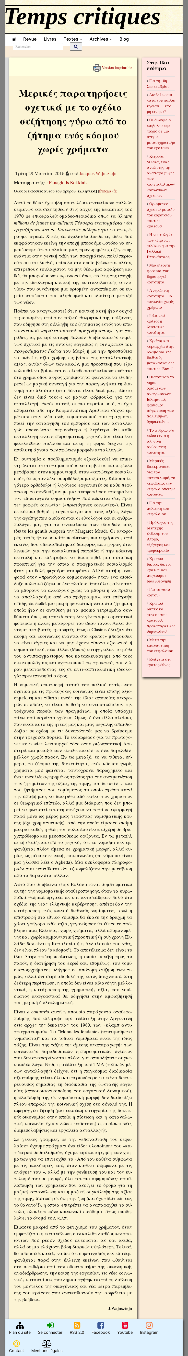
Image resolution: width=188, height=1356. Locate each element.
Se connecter (50, 1332)
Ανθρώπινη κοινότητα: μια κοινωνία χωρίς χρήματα (160, 299)
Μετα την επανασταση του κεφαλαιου (160, 645)
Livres (50, 39)
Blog (125, 39)
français (105, 190)
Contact (16, 1350)
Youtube (125, 1332)
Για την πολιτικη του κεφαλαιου (158, 508)
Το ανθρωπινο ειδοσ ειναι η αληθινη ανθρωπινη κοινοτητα (160, 441)
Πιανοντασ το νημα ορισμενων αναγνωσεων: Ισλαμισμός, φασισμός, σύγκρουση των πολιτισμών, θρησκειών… (160, 399)
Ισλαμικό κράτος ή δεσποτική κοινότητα (156, 324)
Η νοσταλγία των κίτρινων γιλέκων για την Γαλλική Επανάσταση (161, 245)
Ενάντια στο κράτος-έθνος (159, 662)
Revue (30, 39)
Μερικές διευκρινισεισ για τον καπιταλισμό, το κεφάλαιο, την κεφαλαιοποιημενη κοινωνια (163, 477)
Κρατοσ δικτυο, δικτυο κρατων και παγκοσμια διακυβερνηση (159, 569)
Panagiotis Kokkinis (68, 182)
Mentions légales (46, 1350)
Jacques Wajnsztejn (98, 173)
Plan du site (20, 1332)
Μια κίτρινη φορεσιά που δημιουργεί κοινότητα (158, 273)
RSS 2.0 (77, 1332)
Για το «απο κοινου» (158, 592)
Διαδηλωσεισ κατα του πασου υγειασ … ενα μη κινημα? (161, 103)
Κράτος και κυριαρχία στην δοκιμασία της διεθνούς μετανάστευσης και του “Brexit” (160, 354)
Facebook (101, 1332)
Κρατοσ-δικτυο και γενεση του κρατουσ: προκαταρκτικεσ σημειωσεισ (161, 617)
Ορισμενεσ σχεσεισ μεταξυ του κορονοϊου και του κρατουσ (161, 214)
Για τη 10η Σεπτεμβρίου (158, 83)
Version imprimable (116, 66)
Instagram (149, 1332)
